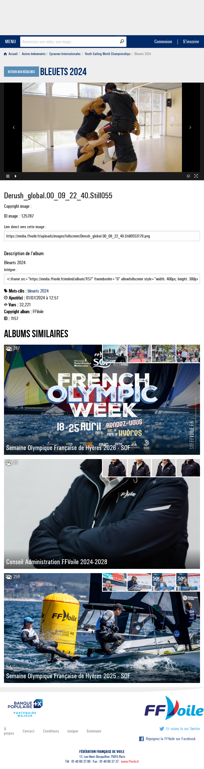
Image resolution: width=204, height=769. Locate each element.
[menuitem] (12, 54)
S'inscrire (191, 41)
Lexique (72, 731)
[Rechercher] (122, 41)
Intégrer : (11, 269)
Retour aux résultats (21, 72)
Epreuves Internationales (64, 54)
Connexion (163, 41)
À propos (9, 731)
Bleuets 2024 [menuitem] (142, 54)
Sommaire (94, 731)
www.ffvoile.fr (130, 761)
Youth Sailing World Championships (107, 54)
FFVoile (166, 17)
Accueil (13, 54)
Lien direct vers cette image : (25, 226)
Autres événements (33, 54)
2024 (44, 291)
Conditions (51, 731)
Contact (29, 731)
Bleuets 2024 (63, 73)
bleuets (33, 291)
